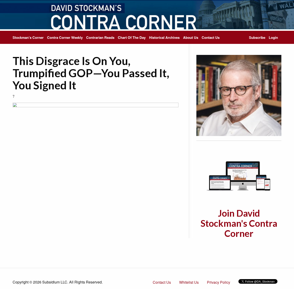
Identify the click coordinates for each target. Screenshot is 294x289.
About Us (190, 37)
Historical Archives (164, 37)
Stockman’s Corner (28, 37)
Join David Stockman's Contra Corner (239, 223)
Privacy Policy (218, 282)
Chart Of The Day (132, 37)
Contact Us (211, 37)
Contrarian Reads (100, 37)
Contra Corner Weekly (65, 37)
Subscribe (257, 37)
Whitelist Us (189, 282)
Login (273, 37)
